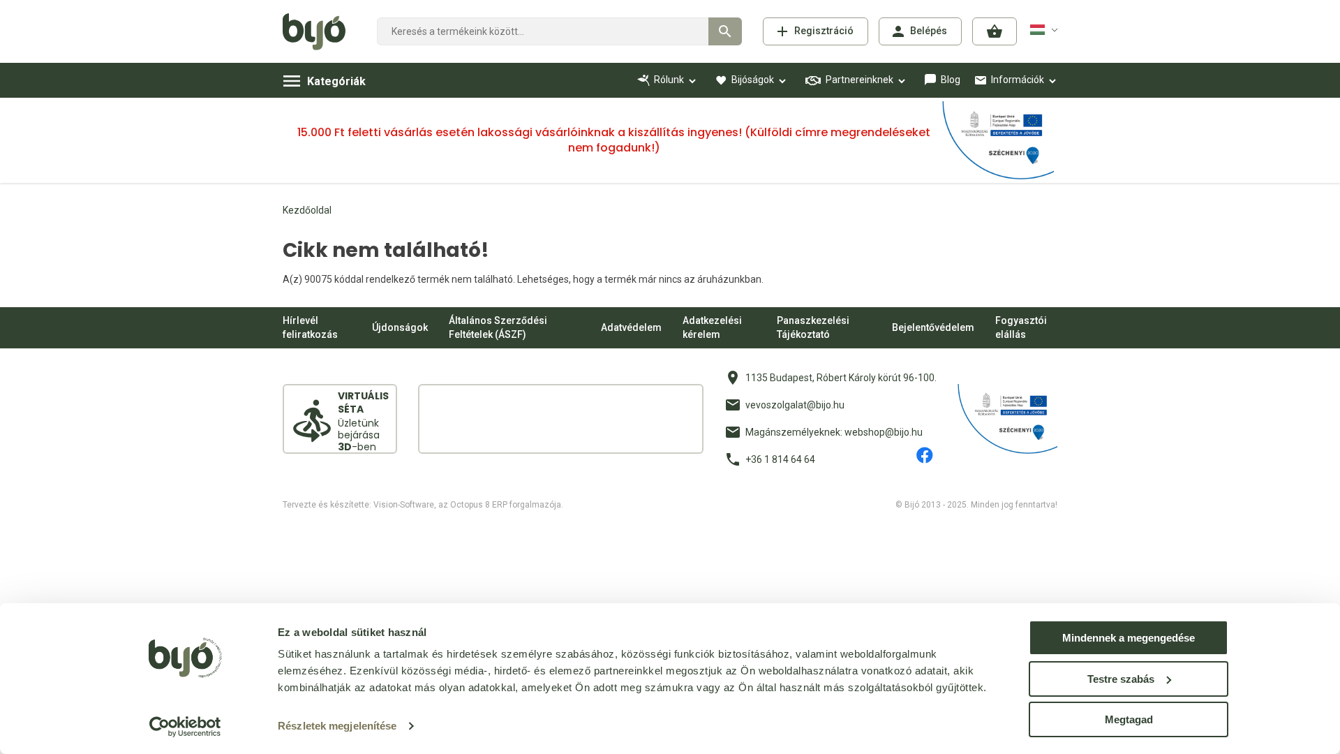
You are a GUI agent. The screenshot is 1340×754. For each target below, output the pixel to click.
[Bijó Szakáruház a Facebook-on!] (924, 455)
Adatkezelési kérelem (712, 327)
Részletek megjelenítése (337, 726)
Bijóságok (752, 79)
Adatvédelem (631, 327)
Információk (1017, 79)
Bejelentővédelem (933, 327)
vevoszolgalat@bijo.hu (794, 405)
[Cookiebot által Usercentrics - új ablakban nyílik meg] (185, 726)
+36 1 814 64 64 (780, 459)
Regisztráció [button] (824, 30)
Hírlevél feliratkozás (310, 327)
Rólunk (669, 79)
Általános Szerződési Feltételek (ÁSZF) (498, 327)
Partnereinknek (859, 79)
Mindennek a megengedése (1128, 638)
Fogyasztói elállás (1021, 327)
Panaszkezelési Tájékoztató (813, 327)
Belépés (928, 30)
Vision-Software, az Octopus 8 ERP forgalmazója (467, 505)
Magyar (1046, 29)
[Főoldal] (319, 31)
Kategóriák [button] (336, 81)
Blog (950, 79)
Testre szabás (1120, 679)
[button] (994, 31)
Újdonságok (400, 327)
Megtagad (1129, 719)
